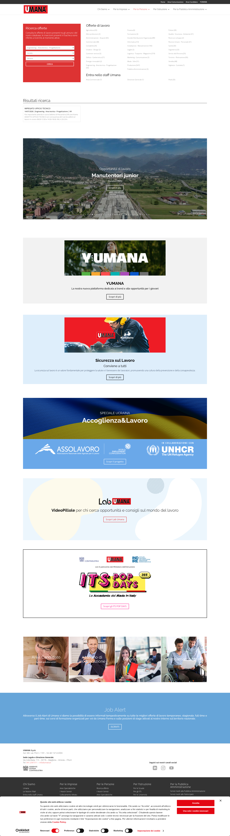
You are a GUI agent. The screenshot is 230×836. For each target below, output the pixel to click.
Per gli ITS (137, 791)
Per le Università (140, 794)
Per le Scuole (138, 788)
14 (110, 214)
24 (133, 214)
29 (144, 214)
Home (163, 2)
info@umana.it (45, 762)
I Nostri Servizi (66, 791)
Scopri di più (115, 187)
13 (108, 214)
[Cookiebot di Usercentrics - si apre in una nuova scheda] (22, 831)
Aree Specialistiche (67, 788)
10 (101, 214)
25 (135, 214)
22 (128, 214)
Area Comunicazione (175, 2)
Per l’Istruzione (160, 9)
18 (119, 214)
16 (114, 214)
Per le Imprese (120, 9)
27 (139, 214)
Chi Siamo (102, 9)
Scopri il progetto (115, 461)
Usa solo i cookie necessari (195, 811)
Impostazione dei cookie (148, 831)
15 (112, 214)
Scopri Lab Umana (115, 519)
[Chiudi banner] (220, 800)
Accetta (195, 803)
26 (137, 214)
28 (142, 214)
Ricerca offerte (103, 788)
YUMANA (203, 2)
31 (148, 214)
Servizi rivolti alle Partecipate (182, 794)
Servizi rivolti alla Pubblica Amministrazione (187, 791)
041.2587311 (31, 762)
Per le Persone (140, 9)
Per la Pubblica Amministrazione (188, 9)
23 (130, 214)
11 (103, 214)
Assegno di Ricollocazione (92, 659)
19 (121, 214)
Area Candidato (192, 2)
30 (146, 214)
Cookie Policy (59, 822)
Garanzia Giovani (138, 659)
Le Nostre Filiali (29, 791)
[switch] (80, 831)
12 (105, 214)
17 (117, 214)
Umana (26, 788)
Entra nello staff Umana (32, 794)
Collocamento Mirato (184, 659)
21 (126, 214)
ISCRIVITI (115, 726)
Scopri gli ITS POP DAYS (115, 606)
